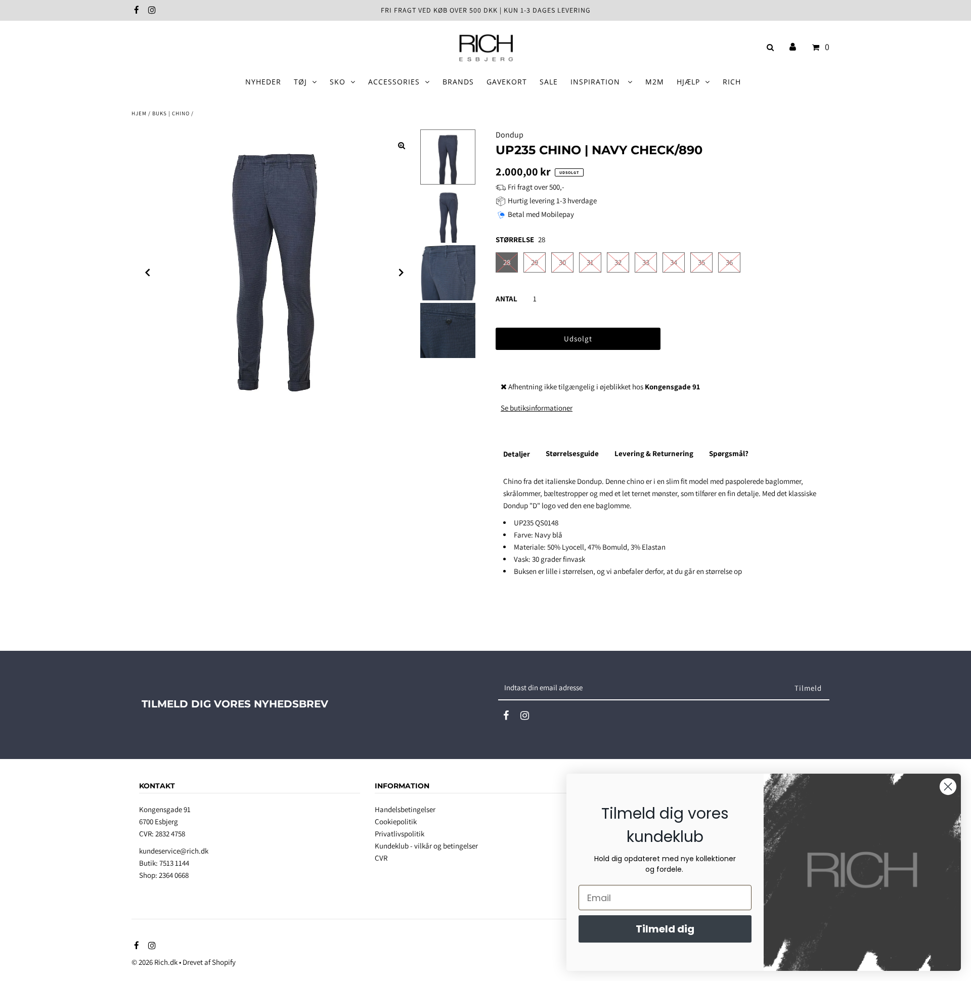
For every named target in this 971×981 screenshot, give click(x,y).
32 (618, 262)
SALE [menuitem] (549, 81)
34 (673, 262)
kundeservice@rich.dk (173, 851)
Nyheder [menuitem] (263, 81)
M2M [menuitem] (654, 81)
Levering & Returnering (653, 453)
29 (534, 262)
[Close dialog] (948, 786)
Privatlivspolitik (399, 833)
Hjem (139, 113)
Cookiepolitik (396, 821)
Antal (506, 298)
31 (590, 262)
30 (562, 262)
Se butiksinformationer (536, 408)
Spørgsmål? (728, 453)
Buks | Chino (171, 113)
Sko (337, 81)
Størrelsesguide (572, 453)
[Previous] (148, 272)
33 (645, 262)
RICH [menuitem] (732, 81)
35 (701, 262)
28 (506, 262)
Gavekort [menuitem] (507, 81)
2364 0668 (174, 875)
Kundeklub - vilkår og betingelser (426, 846)
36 (729, 262)
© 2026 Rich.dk (154, 962)
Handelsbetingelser (405, 809)
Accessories (394, 81)
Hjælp (688, 81)
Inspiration (596, 81)
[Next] (401, 272)
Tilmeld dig (665, 929)
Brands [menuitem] (458, 81)
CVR (381, 858)
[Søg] (768, 47)
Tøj (300, 81)
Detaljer (516, 454)
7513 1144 (174, 863)
